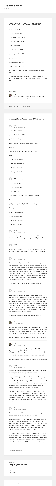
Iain (15, 125)
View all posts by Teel (36, 98)
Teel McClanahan (13, 5)
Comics (24, 106)
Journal (28, 106)
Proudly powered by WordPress (16, 483)
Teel (19, 106)
